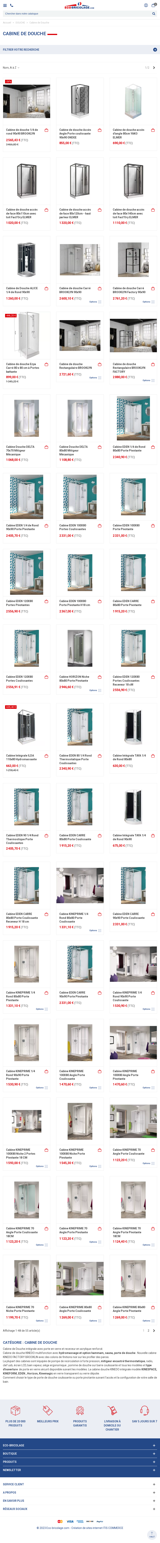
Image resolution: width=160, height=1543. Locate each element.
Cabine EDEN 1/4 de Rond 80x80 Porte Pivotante (129, 448)
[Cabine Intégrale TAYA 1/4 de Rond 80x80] (133, 726)
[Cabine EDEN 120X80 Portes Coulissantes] (26, 648)
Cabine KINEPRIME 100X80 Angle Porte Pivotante (125, 1075)
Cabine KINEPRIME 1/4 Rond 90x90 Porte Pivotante (20, 1075)
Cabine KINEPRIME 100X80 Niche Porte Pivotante (72, 1153)
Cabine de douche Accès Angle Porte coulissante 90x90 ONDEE (75, 133)
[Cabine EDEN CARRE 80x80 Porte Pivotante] (133, 572)
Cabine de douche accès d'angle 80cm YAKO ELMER (128, 133)
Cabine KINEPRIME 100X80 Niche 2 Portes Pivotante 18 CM (20, 1153)
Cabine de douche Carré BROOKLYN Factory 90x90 (129, 290)
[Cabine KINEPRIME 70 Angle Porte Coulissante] (133, 1121)
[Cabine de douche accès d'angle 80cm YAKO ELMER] (133, 101)
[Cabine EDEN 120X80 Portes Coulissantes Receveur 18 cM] (133, 648)
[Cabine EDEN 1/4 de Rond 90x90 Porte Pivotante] (26, 496)
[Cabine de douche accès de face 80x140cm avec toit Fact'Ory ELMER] (133, 181)
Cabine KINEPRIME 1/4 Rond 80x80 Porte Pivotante (20, 996)
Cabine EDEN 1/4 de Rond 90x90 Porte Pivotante (22, 527)
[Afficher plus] (100, 288)
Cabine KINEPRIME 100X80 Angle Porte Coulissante (72, 1075)
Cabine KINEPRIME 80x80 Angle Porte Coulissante (75, 1309)
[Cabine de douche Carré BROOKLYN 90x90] (79, 259)
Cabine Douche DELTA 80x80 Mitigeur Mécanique (73, 450)
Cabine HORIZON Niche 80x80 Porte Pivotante (74, 678)
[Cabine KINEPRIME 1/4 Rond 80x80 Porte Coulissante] (79, 885)
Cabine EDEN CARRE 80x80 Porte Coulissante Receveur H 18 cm (22, 917)
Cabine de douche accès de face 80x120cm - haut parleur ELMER (75, 213)
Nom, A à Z (10, 67)
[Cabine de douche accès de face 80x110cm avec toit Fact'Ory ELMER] (26, 181)
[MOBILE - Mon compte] (146, 5)
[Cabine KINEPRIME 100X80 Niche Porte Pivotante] (79, 1121)
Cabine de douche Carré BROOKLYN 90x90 (75, 290)
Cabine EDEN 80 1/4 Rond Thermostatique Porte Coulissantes (75, 759)
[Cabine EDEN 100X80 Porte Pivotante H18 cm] (79, 572)
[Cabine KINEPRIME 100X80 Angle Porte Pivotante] (133, 1042)
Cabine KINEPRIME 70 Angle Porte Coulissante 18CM (22, 1232)
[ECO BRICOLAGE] (79, 5)
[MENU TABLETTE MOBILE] (6, 5)
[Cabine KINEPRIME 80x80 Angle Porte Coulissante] (79, 1278)
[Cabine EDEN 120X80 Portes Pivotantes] (26, 572)
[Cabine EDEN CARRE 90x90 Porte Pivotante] (79, 964)
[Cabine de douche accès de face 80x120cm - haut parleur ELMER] (79, 181)
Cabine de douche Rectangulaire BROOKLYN (75, 366)
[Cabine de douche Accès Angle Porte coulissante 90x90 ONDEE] (79, 101)
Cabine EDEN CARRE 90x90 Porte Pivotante (73, 994)
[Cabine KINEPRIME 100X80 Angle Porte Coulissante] (79, 1042)
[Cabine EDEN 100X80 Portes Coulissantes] (79, 496)
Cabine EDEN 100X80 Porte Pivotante (126, 527)
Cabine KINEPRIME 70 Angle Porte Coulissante (128, 1151)
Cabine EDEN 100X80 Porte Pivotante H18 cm (74, 603)
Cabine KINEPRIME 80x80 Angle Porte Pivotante (129, 1309)
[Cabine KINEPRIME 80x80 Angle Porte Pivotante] (133, 1278)
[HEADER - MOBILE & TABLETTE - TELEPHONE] (13, 5)
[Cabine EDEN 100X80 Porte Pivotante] (133, 496)
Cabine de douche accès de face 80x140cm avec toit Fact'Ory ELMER (128, 213)
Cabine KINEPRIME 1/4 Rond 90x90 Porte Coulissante (127, 996)
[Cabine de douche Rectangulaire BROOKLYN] (79, 335)
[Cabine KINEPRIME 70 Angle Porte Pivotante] (79, 1199)
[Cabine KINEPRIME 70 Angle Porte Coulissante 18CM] (26, 1199)
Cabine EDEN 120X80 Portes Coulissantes (19, 678)
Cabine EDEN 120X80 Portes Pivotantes (19, 603)
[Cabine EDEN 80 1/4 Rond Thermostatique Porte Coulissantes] (79, 726)
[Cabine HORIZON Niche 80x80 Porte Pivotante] (79, 648)
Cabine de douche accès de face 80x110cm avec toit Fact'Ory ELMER (22, 213)
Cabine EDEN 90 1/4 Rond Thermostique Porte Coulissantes (22, 839)
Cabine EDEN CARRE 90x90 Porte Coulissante (129, 915)
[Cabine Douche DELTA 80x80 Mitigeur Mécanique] (79, 418)
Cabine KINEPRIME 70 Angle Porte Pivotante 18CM (127, 1232)
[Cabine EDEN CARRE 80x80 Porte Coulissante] (79, 806)
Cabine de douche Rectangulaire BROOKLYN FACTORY (129, 368)
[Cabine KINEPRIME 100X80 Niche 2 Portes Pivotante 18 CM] (26, 1121)
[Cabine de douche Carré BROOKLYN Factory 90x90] (133, 259)
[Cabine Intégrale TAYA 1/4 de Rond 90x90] (133, 806)
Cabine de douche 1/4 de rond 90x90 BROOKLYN (22, 131)
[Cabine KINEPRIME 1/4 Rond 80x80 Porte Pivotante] (26, 964)
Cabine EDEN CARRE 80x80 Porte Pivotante (127, 603)
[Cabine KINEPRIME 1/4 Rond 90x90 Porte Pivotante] (26, 1042)
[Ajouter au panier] (46, 129)
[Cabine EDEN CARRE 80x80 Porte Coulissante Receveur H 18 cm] (26, 885)
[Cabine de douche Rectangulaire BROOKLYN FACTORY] (133, 335)
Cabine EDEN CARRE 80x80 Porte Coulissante (75, 837)
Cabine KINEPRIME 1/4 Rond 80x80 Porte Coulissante (73, 917)
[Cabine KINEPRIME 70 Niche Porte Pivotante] (26, 1278)
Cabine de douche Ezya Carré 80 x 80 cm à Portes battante (22, 368)
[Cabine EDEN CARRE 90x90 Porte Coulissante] (133, 885)
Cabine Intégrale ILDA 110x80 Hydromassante (21, 757)
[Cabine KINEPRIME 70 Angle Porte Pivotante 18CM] (133, 1199)
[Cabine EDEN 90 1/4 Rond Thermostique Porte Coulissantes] (26, 806)
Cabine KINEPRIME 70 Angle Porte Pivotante (73, 1230)
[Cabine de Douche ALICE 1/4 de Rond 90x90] (26, 259)
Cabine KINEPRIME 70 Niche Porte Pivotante (20, 1309)
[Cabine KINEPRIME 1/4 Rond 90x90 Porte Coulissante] (133, 964)
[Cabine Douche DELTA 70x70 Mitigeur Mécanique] (26, 418)
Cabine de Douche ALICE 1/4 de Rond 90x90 (22, 290)
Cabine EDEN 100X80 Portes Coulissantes (72, 527)
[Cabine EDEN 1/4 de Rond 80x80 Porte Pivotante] (133, 418)
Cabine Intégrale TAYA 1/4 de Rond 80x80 (129, 757)
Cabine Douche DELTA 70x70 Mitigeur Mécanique (20, 450)
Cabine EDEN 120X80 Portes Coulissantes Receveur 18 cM (126, 680)
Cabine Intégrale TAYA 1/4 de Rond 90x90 (129, 837)
